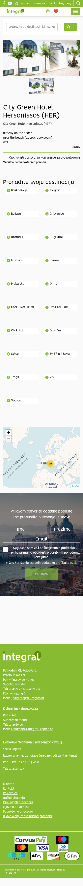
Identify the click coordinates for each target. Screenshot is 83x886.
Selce (15, 354)
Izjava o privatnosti (16, 807)
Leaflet (75, 486)
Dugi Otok (57, 237)
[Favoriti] (56, 11)
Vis (52, 377)
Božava (16, 213)
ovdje (73, 563)
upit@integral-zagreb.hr (27, 698)
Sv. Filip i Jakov (60, 354)
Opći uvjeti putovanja (18, 802)
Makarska (17, 284)
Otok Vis (55, 330)
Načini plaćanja (14, 798)
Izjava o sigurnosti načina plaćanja (27, 816)
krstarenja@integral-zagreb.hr (32, 729)
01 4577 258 (18, 693)
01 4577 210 (33, 689)
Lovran (54, 260)
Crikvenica (57, 213)
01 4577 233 (16, 689)
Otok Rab (17, 330)
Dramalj (17, 237)
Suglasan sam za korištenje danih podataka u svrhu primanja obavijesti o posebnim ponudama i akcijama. (45, 553)
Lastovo (16, 260)
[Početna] (15, 11)
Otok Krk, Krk (59, 307)
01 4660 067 (16, 724)
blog (61, 3)
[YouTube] (10, 3)
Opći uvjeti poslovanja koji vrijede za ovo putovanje (44, 157)
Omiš (53, 284)
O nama (8, 784)
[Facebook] (5, 3)
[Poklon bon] (48, 11)
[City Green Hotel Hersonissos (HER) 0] (41, 58)
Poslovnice (10, 793)
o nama (25, 3)
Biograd (55, 190)
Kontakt (52, 3)
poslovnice (39, 3)
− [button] (8, 438)
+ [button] (8, 432)
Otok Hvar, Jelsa (22, 307)
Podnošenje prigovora (18, 811)
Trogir (15, 377)
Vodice (16, 400)
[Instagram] (17, 3)
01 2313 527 (16, 768)
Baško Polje (19, 190)
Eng (69, 3)
